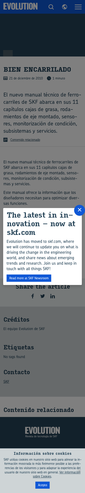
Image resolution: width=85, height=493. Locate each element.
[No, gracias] (79, 470)
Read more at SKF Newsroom (29, 278)
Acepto (42, 485)
